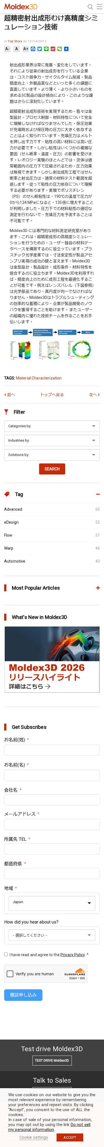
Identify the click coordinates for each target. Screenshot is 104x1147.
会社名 (10, 790)
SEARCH (52, 469)
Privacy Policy (72, 955)
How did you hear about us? (31, 922)
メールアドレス (19, 814)
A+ (25, 49)
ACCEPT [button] (70, 1137)
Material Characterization (39, 378)
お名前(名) (14, 765)
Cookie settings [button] (33, 1137)
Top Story (15, 41)
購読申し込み (23, 995)
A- (7, 49)
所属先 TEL (15, 839)
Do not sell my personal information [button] (49, 1127)
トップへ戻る (52, 394)
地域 (8, 888)
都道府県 (13, 863)
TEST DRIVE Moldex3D (52, 1060)
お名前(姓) (14, 739)
